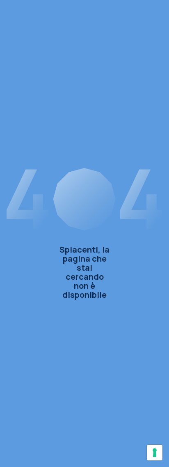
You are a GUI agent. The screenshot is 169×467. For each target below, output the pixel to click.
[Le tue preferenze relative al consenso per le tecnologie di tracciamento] (154, 452)
